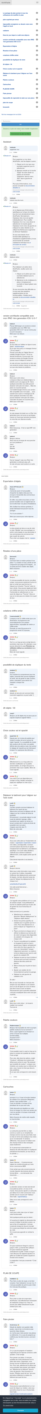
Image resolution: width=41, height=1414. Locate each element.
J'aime (15, 152)
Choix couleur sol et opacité (15, 730)
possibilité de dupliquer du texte (17, 664)
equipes (32, 538)
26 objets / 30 (9, 707)
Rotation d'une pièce (12, 550)
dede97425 (13, 736)
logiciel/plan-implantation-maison (26, 843)
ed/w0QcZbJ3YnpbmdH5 (18, 884)
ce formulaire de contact (22, 243)
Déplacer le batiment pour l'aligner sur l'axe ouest (20, 796)
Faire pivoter (8, 1319)
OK (20, 124)
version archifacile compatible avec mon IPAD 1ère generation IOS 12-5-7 (20, 317)
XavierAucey (13, 1325)
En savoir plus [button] (8, 1405)
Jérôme (12, 340)
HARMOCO (13, 1279)
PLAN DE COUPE (11, 1273)
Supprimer (24, 306)
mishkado (13, 147)
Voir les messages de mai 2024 (11, 114)
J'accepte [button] (20, 1410)
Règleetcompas (14, 1025)
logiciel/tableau (22, 1197)
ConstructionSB (14, 616)
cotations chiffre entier (13, 610)
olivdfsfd (12, 670)
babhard (12, 324)
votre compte (16, 191)
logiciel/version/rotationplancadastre (21, 1394)
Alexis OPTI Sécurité (16, 487)
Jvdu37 (12, 713)
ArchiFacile (5, 2)
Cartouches (8, 1086)
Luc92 (11, 803)
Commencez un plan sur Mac (20, 134)
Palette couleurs (10, 1019)
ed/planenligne (19, 346)
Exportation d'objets (12, 481)
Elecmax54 (13, 556)
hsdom (12, 1092)
